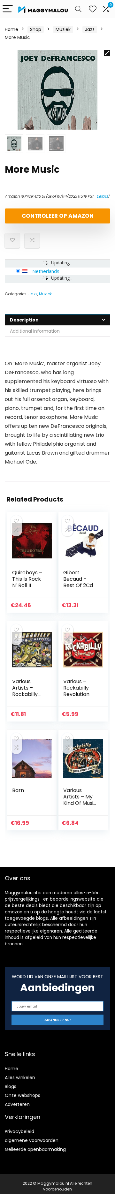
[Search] (78, 9)
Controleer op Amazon (58, 216)
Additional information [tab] (35, 331)
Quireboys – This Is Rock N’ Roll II (27, 579)
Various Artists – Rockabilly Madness (25, 691)
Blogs (10, 1086)
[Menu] (7, 9)
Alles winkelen (20, 1077)
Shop (35, 29)
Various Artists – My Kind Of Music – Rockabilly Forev (79, 803)
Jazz (90, 29)
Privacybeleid (19, 1131)
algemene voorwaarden (31, 1140)
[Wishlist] (92, 9)
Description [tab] (24, 320)
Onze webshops (22, 1095)
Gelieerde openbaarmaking (35, 1149)
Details (102, 196)
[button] (107, 53)
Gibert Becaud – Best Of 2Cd (78, 579)
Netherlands (45, 271)
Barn (18, 790)
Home (11, 29)
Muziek (63, 29)
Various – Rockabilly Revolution (76, 688)
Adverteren (17, 1104)
